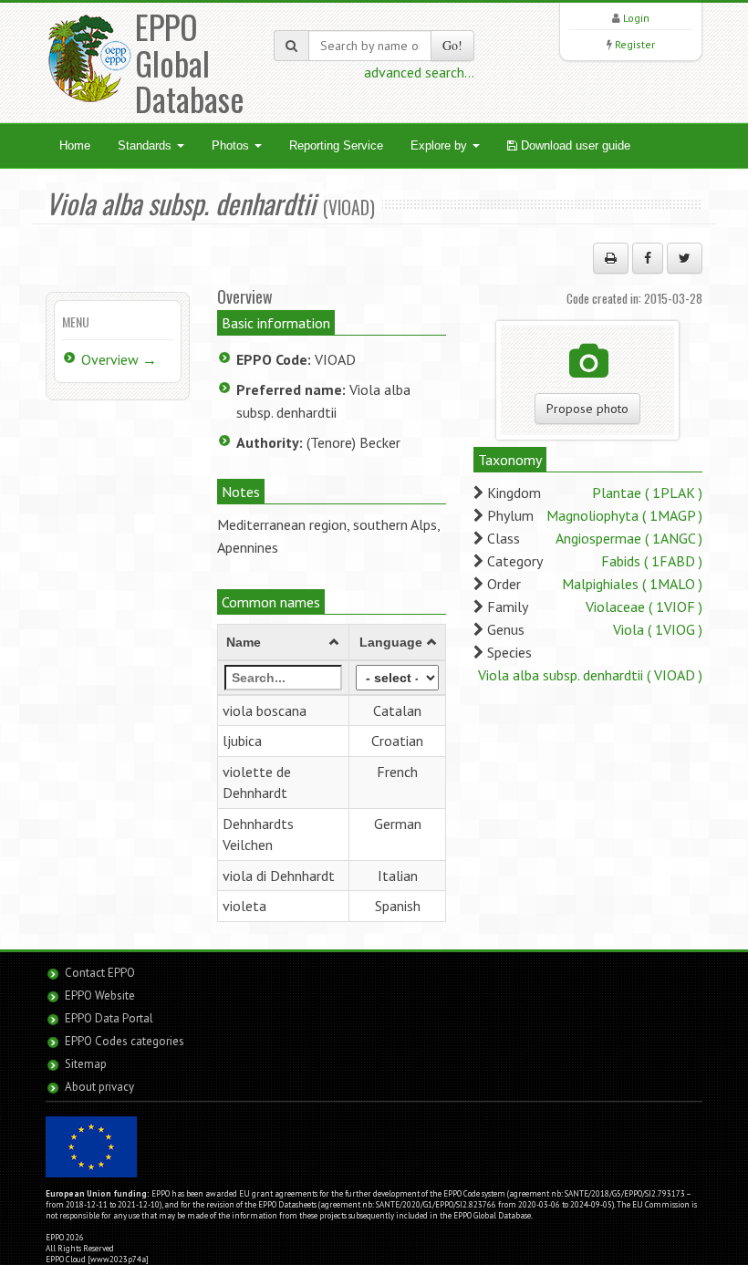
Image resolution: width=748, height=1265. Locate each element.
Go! (452, 45)
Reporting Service (336, 145)
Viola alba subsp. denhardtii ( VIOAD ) (590, 675)
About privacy (99, 1086)
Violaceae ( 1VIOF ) (644, 606)
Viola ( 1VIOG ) (657, 629)
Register (635, 44)
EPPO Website (100, 995)
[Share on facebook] (647, 258)
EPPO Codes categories (124, 1041)
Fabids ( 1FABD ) (651, 561)
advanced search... (419, 72)
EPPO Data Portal (109, 1018)
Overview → (119, 359)
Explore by (440, 145)
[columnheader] (283, 642)
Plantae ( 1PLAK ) (647, 492)
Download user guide (573, 145)
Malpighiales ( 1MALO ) (632, 584)
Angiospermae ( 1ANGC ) (629, 538)
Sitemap (86, 1064)
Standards (146, 145)
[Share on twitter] (684, 258)
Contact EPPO (100, 972)
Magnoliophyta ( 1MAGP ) (624, 515)
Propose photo (587, 408)
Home (74, 145)
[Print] (611, 258)
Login (636, 18)
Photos (232, 145)
